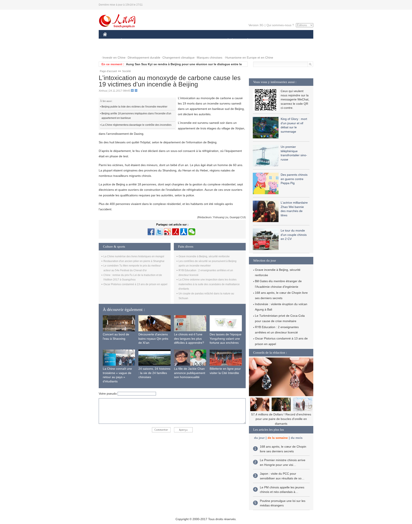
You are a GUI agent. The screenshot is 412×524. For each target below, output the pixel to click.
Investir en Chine (114, 57)
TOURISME (281, 40)
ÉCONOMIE (129, 40)
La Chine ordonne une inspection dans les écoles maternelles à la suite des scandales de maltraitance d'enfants (209, 284)
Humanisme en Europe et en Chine (249, 57)
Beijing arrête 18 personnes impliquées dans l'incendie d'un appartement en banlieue (136, 116)
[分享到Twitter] (159, 231)
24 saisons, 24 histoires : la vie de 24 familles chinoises (154, 373)
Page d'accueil (108, 71)
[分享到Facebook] (151, 231)
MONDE (149, 40)
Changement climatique (178, 57)
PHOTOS (112, 49)
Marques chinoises (209, 57)
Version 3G (256, 25)
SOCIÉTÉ (226, 40)
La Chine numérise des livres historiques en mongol (133, 256)
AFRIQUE (167, 40)
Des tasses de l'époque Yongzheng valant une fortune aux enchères (225, 338)
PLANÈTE (245, 40)
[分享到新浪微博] (167, 231)
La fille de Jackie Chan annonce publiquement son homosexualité (189, 373)
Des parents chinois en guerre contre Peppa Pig (294, 179)
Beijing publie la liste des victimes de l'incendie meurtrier (134, 106)
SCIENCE (187, 40)
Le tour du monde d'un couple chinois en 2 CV (294, 235)
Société (126, 71)
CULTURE (206, 40)
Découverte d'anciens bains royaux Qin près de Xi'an (153, 338)
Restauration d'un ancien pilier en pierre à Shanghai (133, 261)
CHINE (110, 40)
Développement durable (144, 57)
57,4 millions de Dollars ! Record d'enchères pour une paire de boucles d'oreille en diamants (281, 419)
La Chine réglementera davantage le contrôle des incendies (136, 124)
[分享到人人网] (183, 231)
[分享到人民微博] (175, 231)
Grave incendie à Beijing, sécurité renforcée (204, 256)
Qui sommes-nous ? (280, 25)
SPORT (263, 40)
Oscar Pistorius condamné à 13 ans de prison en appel (135, 284)
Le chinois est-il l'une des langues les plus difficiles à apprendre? (189, 338)
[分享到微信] (191, 231)
